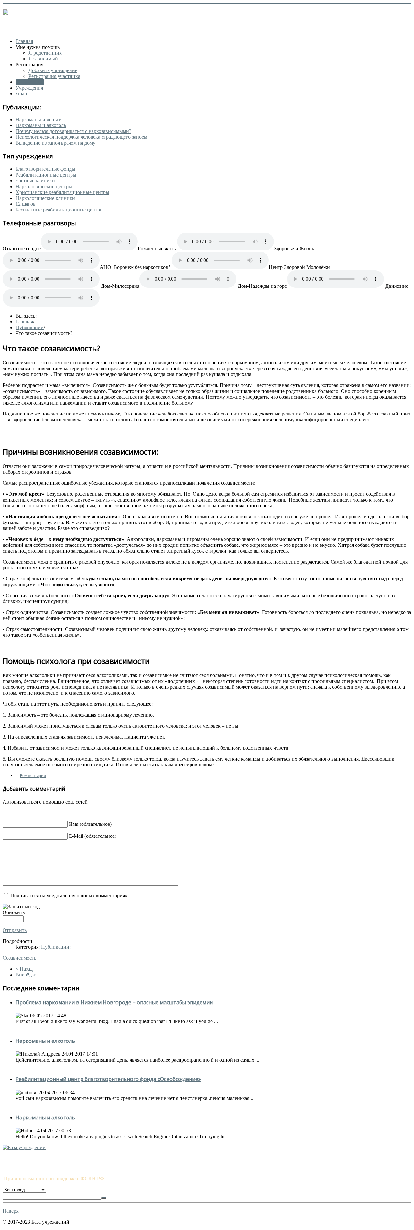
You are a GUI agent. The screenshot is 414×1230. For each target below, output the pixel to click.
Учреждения (29, 88)
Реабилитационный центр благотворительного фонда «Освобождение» (108, 1079)
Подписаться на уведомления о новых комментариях (68, 895)
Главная (24, 41)
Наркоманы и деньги (39, 119)
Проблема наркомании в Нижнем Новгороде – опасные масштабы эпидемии (114, 1002)
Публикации (30, 82)
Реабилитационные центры (46, 175)
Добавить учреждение (52, 70)
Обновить (14, 912)
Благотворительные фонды (45, 169)
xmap (21, 93)
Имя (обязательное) (90, 824)
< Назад (24, 969)
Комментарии (33, 775)
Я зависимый (43, 58)
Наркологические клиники (45, 198)
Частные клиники (35, 180)
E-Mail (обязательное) (92, 836)
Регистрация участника (54, 76)
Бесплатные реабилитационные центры (60, 209)
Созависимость (19, 958)
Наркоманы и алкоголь (41, 125)
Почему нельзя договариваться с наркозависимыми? (73, 131)
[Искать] (103, 1198)
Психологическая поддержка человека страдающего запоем (81, 137)
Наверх (11, 1211)
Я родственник (45, 53)
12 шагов (26, 204)
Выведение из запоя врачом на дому (55, 143)
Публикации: (56, 947)
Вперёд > (26, 974)
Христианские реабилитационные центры (62, 192)
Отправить (15, 930)
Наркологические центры (44, 186)
